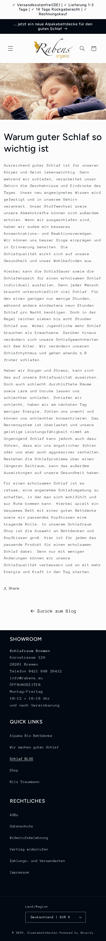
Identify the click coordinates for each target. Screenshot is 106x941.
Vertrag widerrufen (29, 849)
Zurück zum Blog (56, 611)
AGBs (14, 815)
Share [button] (14, 588)
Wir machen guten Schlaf (34, 747)
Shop (14, 770)
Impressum (19, 872)
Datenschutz (21, 826)
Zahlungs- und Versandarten (37, 861)
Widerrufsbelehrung (29, 838)
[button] (10, 48)
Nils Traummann (25, 782)
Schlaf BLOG (21, 759)
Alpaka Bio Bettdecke (31, 736)
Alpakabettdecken (42, 932)
